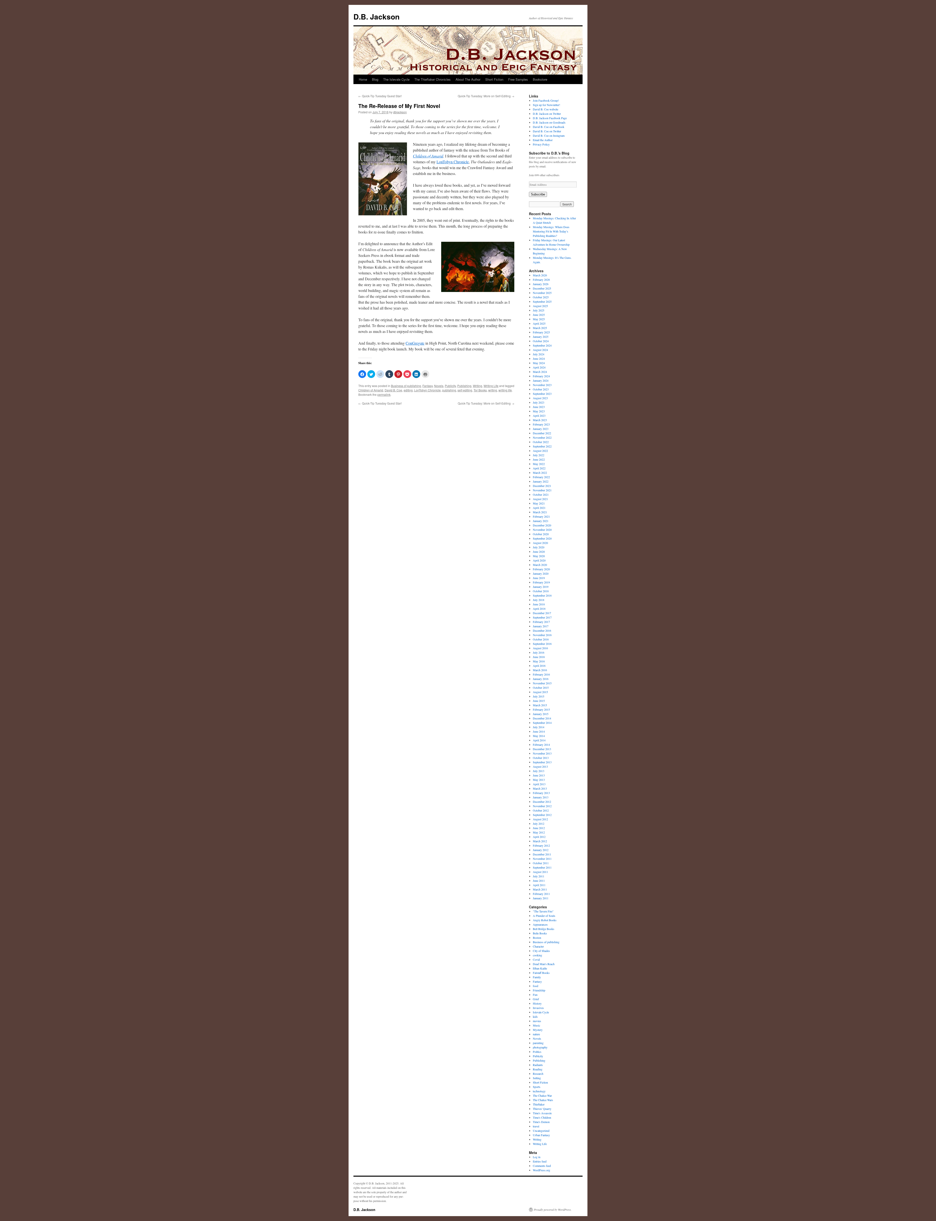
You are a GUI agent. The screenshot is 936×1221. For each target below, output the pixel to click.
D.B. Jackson (376, 16)
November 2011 (542, 859)
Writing (477, 386)
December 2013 (542, 749)
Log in (536, 1157)
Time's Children (542, 1117)
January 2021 (540, 521)
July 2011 (538, 876)
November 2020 (542, 530)
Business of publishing (406, 386)
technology (539, 1091)
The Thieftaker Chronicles (432, 79)
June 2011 (539, 880)
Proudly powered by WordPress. (553, 1209)
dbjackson (400, 112)
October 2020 (541, 534)
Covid (536, 959)
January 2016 (540, 679)
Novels (438, 386)
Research (538, 1074)
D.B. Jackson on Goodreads (549, 122)
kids (535, 1016)
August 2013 (540, 766)
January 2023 (540, 429)
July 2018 (538, 600)
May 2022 (539, 464)
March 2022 (540, 473)
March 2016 (540, 670)
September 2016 (542, 644)
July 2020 (538, 547)
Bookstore (540, 79)
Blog (375, 79)
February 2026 (541, 279)
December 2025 (542, 288)
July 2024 (538, 354)
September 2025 (542, 301)
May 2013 (539, 780)
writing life (505, 390)
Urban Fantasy (541, 1135)
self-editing (465, 390)
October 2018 (541, 591)
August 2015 (540, 692)
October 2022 (541, 442)
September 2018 (542, 595)
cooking (537, 955)
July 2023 (538, 402)
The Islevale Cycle (396, 79)
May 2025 (539, 319)
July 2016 (538, 652)
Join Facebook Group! (546, 100)
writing (492, 390)
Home (363, 79)
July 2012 (538, 823)
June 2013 (539, 775)
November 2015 (542, 683)
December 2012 (542, 802)
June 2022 (539, 459)
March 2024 (540, 372)
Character (538, 946)
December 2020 (542, 525)
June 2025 (539, 315)
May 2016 (539, 661)
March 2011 (540, 889)
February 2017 (541, 622)
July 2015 (538, 696)
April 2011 (539, 885)
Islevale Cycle (541, 1012)
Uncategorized (541, 1131)
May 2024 (539, 363)
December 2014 (542, 718)
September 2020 (542, 538)
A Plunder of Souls (544, 916)
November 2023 (542, 385)
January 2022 (540, 481)
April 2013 (539, 784)
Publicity (450, 386)
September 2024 (542, 345)
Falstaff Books (541, 973)
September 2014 (542, 723)
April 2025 (539, 323)
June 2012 (539, 828)
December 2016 (542, 630)
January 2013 (540, 797)
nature (536, 1034)
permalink (383, 394)
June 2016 (539, 657)
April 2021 (539, 508)
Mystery (538, 1030)
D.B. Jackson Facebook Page (550, 118)
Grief (536, 999)
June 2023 (539, 407)
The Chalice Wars (543, 1100)
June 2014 (539, 731)
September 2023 (542, 394)
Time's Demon (541, 1122)
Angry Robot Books (544, 920)
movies (537, 1021)
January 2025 (540, 337)
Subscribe (538, 194)
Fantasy (427, 386)
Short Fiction (494, 79)
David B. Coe (393, 390)
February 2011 (541, 894)
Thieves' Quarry (542, 1109)
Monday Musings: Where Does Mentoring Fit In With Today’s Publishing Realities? (551, 231)
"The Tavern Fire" (543, 911)
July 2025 (538, 310)
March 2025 (540, 328)
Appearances (540, 924)
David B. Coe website (545, 109)
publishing (449, 390)
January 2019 (540, 587)
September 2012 (542, 815)
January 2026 (540, 284)
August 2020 (540, 543)
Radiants (538, 1065)
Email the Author (543, 140)
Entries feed (539, 1161)
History (537, 1003)
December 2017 (542, 613)
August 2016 (540, 648)
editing (408, 390)
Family (537, 977)
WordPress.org (541, 1170)
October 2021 (541, 494)
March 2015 (540, 705)
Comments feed (542, 1166)
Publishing (464, 386)
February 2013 (541, 793)
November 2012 (542, 806)
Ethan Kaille (540, 968)
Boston (537, 938)
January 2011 (540, 898)
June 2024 (539, 358)
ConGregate (415, 343)
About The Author (468, 79)
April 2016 (539, 666)
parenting (538, 1043)
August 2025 (540, 306)
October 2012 (541, 810)
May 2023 (539, 411)
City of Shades (541, 951)
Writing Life (491, 386)
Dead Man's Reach (544, 964)
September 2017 (542, 617)
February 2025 (541, 332)
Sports (536, 1087)
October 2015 (541, 687)
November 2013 (542, 753)
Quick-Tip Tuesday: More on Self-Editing (486, 96)
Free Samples (518, 79)
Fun (535, 995)
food (535, 986)
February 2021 (541, 516)
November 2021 (542, 490)
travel (536, 1126)
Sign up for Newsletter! (546, 105)
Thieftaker (539, 1104)
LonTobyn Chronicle (453, 161)
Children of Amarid (370, 390)
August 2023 (540, 398)
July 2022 (538, 455)
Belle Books (540, 933)
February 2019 (541, 582)
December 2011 (542, 854)
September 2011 (542, 867)
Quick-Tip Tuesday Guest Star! (380, 96)
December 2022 (542, 433)
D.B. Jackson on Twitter (547, 114)
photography (540, 1047)
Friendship (539, 990)
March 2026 (540, 275)
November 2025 (542, 293)
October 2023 (541, 389)
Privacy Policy (541, 144)
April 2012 (539, 837)
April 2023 (539, 415)
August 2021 (540, 499)
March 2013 (540, 788)
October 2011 (541, 863)
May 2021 (539, 503)
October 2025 (541, 297)
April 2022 (539, 468)
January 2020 (540, 573)
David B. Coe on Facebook (548, 127)
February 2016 (541, 674)
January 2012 (540, 850)
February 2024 (541, 376)
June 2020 (539, 551)
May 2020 (539, 556)
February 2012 (541, 845)
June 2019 (539, 578)
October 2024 (541, 341)
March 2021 (540, 512)
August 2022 (540, 451)
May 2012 (539, 832)
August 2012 (540, 819)
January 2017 (540, 626)
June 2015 (539, 701)
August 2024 (540, 350)
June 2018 (539, 604)
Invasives (538, 1008)
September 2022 (542, 446)
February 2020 (541, 569)
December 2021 (542, 486)
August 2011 (540, 872)
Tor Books (480, 390)
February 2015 (541, 709)
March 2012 (540, 841)
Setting (537, 1078)
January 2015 (540, 714)
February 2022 (541, 477)
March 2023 (540, 420)
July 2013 (538, 771)
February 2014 (541, 744)
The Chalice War (542, 1095)
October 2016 (541, 639)
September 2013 (542, 762)
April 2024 (539, 367)
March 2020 (540, 565)
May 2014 (539, 736)
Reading (537, 1069)
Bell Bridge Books (543, 929)
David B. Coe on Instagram (549, 135)
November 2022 (542, 437)
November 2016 (542, 635)
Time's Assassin (542, 1113)
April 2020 (539, 560)
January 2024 (540, 380)
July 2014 (538, 727)
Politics (537, 1052)
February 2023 (541, 424)
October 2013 (541, 758)
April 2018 (539, 608)
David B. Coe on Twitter (547, 131)
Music (536, 1025)
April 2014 (539, 740)
